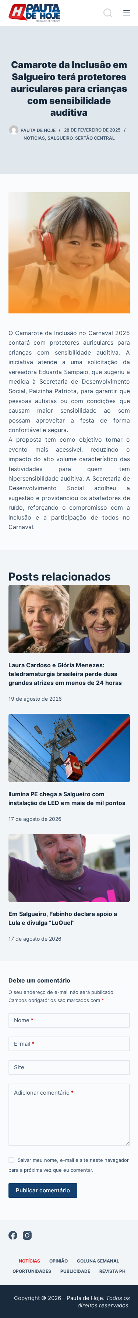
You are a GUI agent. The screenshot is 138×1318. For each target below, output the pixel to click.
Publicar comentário (43, 1190)
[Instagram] (27, 1235)
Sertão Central (95, 138)
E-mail (24, 1043)
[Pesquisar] (107, 12)
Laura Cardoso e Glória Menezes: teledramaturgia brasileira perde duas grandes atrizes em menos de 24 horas (65, 673)
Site (19, 1067)
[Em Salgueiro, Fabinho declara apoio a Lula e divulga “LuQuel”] (69, 868)
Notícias (34, 138)
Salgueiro (59, 138)
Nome (23, 1020)
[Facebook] (12, 1235)
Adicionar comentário (44, 1092)
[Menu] (126, 13)
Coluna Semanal (98, 1261)
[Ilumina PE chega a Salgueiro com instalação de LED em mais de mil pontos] (69, 748)
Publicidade (75, 1271)
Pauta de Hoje (85, 1297)
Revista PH (112, 1271)
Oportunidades (32, 1271)
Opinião (58, 1261)
